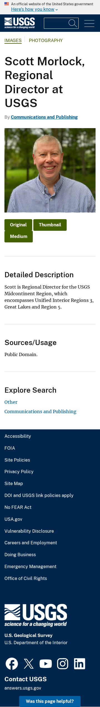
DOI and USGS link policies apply (39, 495)
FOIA (9, 448)
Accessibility (17, 436)
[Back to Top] (80, 687)
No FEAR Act (17, 507)
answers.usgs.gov (22, 688)
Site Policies (17, 460)
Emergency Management (30, 566)
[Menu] (89, 23)
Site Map (13, 483)
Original (18, 224)
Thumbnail (50, 224)
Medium (18, 236)
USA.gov (13, 519)
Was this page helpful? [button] (50, 701)
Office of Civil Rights (25, 578)
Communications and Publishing (44, 117)
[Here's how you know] (50, 7)
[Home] (19, 27)
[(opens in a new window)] (11, 663)
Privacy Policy (19, 471)
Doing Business (20, 554)
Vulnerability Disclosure (29, 531)
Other (10, 402)
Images (13, 40)
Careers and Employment (30, 542)
